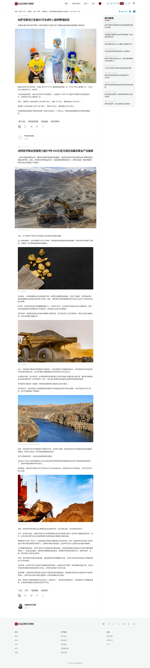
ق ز (125, 3)
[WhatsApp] (25, 126)
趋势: (16, 11)
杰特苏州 (44, 590)
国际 (16, 652)
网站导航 (110, 636)
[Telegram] (31, 126)
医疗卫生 (22, 121)
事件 (39, 11)
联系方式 (110, 640)
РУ (115, 3)
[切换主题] (101, 3)
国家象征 (64, 644)
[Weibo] (119, 624)
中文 (121, 3)
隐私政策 (64, 640)
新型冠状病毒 (33, 121)
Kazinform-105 (75, 11)
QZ (111, 3)
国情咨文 (45, 11)
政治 (16, 640)
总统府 (29, 11)
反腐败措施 (64, 648)
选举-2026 (22, 11)
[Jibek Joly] (123, 11)
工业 (20, 590)
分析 (93, 3)
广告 (108, 644)
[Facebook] (37, 126)
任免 (34, 11)
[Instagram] (19, 126)
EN (118, 3)
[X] (42, 126)
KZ (108, 3)
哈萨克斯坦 (55, 121)
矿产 (26, 590)
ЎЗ (129, 3)
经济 (16, 648)
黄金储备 (44, 121)
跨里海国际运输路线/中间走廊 (58, 11)
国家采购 (64, 652)
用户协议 (64, 636)
